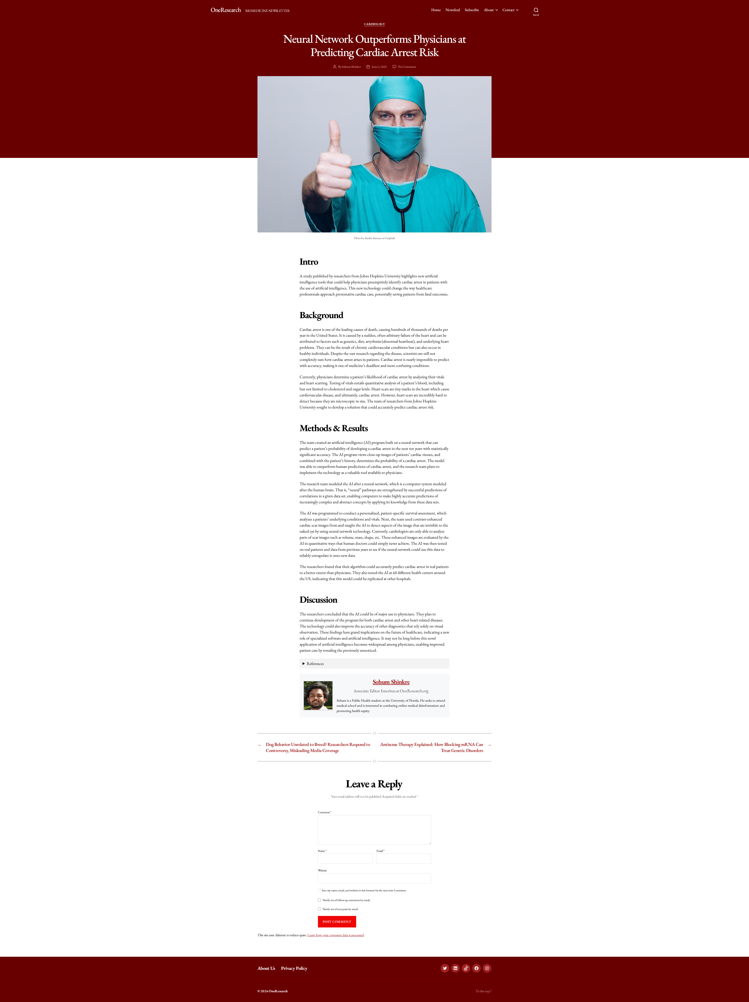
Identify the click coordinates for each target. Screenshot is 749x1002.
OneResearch (226, 10)
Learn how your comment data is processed (335, 935)
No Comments (407, 67)
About (489, 9)
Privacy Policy (294, 968)
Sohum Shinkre (351, 67)
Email (380, 851)
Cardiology (374, 24)
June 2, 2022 (379, 67)
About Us (266, 968)
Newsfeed (452, 9)
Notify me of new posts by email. (340, 909)
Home (436, 9)
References (315, 663)
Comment (324, 812)
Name (322, 851)
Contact (508, 9)
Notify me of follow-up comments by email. (346, 900)
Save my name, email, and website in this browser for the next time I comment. (364, 890)
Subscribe (472, 9)
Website (322, 870)
